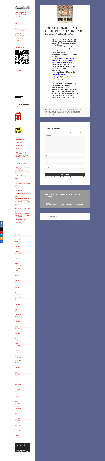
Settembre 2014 (18, 425)
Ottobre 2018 (17, 343)
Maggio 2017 (17, 374)
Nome (47, 155)
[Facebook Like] (1, 226)
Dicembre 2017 (18, 357)
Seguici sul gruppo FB (19, 38)
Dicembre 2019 (18, 314)
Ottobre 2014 (17, 423)
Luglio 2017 (17, 369)
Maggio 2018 (17, 352)
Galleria (16, 28)
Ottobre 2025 (17, 236)
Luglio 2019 (17, 323)
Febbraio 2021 (17, 290)
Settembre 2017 (18, 365)
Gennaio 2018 (17, 355)
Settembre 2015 (18, 408)
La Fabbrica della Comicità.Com (22, 13)
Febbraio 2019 (17, 336)
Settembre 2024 (18, 244)
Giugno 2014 (17, 432)
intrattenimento (52, 112)
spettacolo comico (49, 114)
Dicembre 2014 (18, 420)
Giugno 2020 (17, 309)
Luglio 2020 (17, 306)
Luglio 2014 (17, 430)
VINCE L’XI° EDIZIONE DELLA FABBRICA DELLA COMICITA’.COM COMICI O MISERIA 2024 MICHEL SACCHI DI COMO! (22, 192)
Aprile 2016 (17, 396)
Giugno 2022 (17, 270)
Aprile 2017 (17, 377)
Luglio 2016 (17, 389)
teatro (55, 114)
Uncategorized (74, 114)
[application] (22, 447)
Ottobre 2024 (17, 241)
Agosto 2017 (17, 367)
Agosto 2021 (17, 280)
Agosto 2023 (17, 256)
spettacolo (78, 112)
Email (47, 161)
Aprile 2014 (17, 437)
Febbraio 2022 (17, 275)
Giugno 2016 (17, 391)
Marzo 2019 (17, 333)
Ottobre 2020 (17, 299)
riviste (74, 112)
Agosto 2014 (17, 427)
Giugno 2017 (17, 372)
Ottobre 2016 (17, 382)
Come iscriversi (18, 33)
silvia (58, 109)
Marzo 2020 (17, 311)
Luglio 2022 (17, 268)
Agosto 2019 (17, 321)
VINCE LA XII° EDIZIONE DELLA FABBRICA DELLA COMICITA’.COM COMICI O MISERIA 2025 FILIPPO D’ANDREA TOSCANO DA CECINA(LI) (22, 155)
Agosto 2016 (17, 386)
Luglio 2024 (17, 248)
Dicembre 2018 (18, 340)
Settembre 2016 (18, 384)
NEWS (67, 112)
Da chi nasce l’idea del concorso (21, 35)
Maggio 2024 (17, 251)
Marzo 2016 (17, 398)
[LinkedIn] (1, 235)
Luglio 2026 (17, 231)
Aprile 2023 (17, 260)
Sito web (47, 167)
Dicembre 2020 (18, 294)
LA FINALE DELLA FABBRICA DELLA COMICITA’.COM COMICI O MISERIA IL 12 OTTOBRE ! (22, 208)
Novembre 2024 (18, 239)
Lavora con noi (18, 40)
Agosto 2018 (17, 345)
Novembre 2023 (18, 253)
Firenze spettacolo (77, 111)
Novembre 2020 (18, 297)
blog (74, 109)
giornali (46, 112)
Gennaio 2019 (17, 338)
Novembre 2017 (18, 360)
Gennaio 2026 (17, 234)
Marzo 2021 (17, 287)
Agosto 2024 (17, 246)
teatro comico (60, 114)
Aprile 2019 (17, 331)
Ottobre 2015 (17, 406)
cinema (46, 111)
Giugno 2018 (17, 350)
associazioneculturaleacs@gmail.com (65, 49)
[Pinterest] (1, 232)
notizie (70, 112)
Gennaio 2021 (17, 292)
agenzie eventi (64, 109)
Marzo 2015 (17, 418)
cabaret (77, 109)
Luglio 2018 (17, 348)
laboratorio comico (61, 112)
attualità (70, 109)
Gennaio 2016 (17, 403)
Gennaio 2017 (17, 379)
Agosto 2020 (17, 304)
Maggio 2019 (17, 328)
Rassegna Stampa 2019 (19, 30)
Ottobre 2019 (17, 316)
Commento (48, 135)
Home (16, 23)
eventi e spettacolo (61, 111)
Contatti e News (18, 25)
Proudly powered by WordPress (51, 216)
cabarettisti (82, 109)
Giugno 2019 (17, 326)
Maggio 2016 (17, 394)
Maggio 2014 (17, 435)
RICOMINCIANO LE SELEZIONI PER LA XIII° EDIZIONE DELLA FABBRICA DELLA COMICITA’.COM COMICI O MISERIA (22, 145)
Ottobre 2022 (17, 263)
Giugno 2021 (17, 282)
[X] (1, 229)
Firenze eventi (69, 111)
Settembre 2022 (18, 265)
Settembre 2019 (18, 319)
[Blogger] (1, 238)
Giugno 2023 (17, 258)
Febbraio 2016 (17, 401)
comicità (54, 111)
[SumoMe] (1, 241)
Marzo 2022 (17, 273)
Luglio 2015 (17, 411)
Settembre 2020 (18, 302)
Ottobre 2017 (17, 362)
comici (50, 111)
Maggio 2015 (17, 415)
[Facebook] (1, 222)
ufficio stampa (67, 114)
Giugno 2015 (17, 413)
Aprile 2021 (17, 285)
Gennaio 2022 (17, 277)
